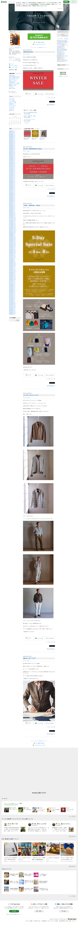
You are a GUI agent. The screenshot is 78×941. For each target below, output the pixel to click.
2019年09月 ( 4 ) (12, 194)
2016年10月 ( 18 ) (12, 232)
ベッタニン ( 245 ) (12, 101)
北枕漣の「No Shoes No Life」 (62, 60)
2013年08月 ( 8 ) (12, 273)
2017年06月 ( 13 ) (12, 223)
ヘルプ (75, 920)
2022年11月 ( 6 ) (12, 154)
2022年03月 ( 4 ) (12, 162)
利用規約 (44, 920)
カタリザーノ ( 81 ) (12, 102)
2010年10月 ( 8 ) (12, 309)
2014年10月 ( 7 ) (12, 258)
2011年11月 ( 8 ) (12, 295)
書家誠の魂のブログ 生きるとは (63, 55)
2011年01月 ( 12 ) (12, 306)
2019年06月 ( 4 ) (12, 197)
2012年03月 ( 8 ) (12, 291)
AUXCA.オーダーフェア (13, 84)
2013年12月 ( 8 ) (12, 268)
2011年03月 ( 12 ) (12, 304)
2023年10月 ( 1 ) (12, 143)
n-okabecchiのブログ (61, 47)
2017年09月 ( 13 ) (12, 220)
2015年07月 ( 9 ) (12, 248)
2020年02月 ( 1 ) (12, 189)
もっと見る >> (26, 122)
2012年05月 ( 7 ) (12, 289)
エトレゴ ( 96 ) (12, 100)
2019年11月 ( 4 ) (12, 192)
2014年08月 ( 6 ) (12, 260)
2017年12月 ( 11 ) (12, 217)
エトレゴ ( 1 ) (11, 107)
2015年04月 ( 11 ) (12, 251)
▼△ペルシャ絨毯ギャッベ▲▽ (63, 45)
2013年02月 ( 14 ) (12, 279)
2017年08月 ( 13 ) (12, 221)
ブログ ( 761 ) (11, 98)
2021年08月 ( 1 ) (12, 169)
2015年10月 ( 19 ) (12, 245)
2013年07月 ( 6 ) (12, 274)
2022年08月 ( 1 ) (12, 157)
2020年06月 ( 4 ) (12, 184)
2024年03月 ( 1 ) (12, 140)
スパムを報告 (30, 920)
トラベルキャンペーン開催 (14, 83)
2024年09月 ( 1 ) (12, 135)
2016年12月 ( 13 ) (12, 230)
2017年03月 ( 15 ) (12, 226)
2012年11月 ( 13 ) (12, 282)
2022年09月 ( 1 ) (12, 156)
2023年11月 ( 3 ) (12, 142)
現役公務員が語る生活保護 (62, 40)
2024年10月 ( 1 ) (12, 134)
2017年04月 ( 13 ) (12, 225)
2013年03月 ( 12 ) (12, 278)
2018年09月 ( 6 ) (12, 207)
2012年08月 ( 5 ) (12, 286)
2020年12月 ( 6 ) (12, 178)
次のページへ (44, 47)
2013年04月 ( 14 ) (12, 277)
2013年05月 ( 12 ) (12, 276)
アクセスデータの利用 (53, 920)
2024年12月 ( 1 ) (12, 131)
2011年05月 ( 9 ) (12, 302)
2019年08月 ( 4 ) (12, 195)
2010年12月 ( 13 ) (12, 307)
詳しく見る (38, 911)
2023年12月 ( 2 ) (12, 141)
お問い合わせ (37, 920)
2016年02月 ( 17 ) (12, 240)
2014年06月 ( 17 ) (12, 262)
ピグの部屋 (18, 45)
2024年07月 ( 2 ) (12, 137)
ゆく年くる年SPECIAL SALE (14, 76)
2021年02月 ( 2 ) (12, 176)
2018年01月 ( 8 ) (12, 216)
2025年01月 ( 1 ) (12, 130)
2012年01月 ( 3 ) (12, 293)
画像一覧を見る (12, 88)
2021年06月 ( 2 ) (12, 171)
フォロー (62, 34)
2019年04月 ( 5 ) (12, 199)
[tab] (11, 803)
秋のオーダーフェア (29, 658)
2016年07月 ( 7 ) (12, 235)
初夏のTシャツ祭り (12, 85)
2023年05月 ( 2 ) (12, 148)
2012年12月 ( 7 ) (12, 281)
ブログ (28, 54)
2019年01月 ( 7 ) (12, 203)
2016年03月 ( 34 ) (12, 239)
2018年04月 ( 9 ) (12, 212)
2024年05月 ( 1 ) (12, 138)
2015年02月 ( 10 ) (12, 253)
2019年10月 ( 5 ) (12, 193)
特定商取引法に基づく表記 (65, 920)
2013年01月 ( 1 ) (12, 280)
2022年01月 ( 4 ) (12, 164)
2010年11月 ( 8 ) (12, 308)
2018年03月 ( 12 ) (12, 213)
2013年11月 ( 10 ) (12, 269)
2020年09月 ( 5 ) (12, 181)
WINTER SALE (12, 75)
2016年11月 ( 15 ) (12, 231)
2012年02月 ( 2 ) (12, 292)
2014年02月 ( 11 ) (12, 266)
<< (13, 116)
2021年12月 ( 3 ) (12, 165)
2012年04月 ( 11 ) (12, 290)
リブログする (51, 94)
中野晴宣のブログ (60, 58)
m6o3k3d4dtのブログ (61, 53)
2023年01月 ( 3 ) (12, 152)
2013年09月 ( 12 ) (12, 272)
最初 (40, 47)
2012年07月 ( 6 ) (12, 287)
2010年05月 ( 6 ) (12, 314)
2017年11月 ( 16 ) (12, 218)
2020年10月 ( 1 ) (12, 180)
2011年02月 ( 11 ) (12, 305)
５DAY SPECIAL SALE (14, 77)
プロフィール (12, 45)
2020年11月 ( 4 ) (12, 179)
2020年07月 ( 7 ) (12, 183)
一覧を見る (11, 86)
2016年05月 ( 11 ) (12, 237)
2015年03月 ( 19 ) (12, 252)
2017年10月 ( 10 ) (12, 219)
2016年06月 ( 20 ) (12, 236)
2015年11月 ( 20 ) (12, 244)
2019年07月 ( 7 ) (12, 196)
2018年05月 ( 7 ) (12, 211)
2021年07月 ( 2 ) (12, 170)
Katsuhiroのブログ (60, 51)
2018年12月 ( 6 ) (12, 204)
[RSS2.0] (63, 74)
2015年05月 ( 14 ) (12, 250)
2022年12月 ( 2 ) (12, 153)
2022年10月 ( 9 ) (12, 155)
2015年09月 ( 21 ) (12, 246)
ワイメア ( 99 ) (12, 99)
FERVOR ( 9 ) (11, 110)
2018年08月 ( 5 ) (12, 208)
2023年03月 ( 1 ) (12, 150)
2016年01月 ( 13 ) (12, 241)
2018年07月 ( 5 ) (12, 209)
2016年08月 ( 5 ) (12, 234)
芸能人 (21, 803)
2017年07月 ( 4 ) (12, 222)
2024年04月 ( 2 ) (12, 139)
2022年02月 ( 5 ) (12, 163)
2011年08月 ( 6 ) (12, 299)
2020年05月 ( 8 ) (12, 185)
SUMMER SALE (12, 82)
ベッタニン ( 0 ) (12, 106)
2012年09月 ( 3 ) (12, 285)
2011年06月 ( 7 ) (12, 301)
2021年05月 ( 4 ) (12, 172)
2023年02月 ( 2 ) (12, 151)
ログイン (74, 1)
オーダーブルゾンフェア (29, 119)
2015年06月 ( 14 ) (12, 249)
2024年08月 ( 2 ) (12, 136)
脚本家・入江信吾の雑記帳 (62, 49)
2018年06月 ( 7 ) (12, 210)
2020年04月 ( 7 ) (12, 186)
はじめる (14, 911)
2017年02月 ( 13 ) (12, 227)
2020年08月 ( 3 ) (12, 182)
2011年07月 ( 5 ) (12, 300)
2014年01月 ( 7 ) (12, 267)
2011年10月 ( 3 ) (12, 296)
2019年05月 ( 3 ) (12, 198)
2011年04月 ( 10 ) (12, 303)
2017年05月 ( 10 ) (12, 224)
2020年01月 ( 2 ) (12, 190)
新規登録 (66, 1)
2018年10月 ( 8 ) (12, 206)
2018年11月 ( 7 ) (12, 205)
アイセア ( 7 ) (11, 109)
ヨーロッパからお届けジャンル (11, 803)
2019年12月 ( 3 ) (12, 191)
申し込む (64, 911)
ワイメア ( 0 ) (11, 108)
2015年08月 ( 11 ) (12, 247)
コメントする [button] (40, 94)
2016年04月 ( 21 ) (12, 238)
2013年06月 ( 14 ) (12, 275)
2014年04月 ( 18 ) (12, 264)
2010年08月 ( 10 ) (12, 310)
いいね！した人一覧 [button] (51, 97)
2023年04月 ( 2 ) (12, 149)
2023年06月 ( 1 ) (12, 147)
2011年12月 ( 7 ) (12, 294)
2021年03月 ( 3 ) (12, 175)
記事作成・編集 (13, 69)
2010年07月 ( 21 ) (12, 312)
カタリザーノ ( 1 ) (12, 105)
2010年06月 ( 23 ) (12, 313)
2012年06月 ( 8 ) (12, 288)
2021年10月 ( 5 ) (12, 167)
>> (16, 116)
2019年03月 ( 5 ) (12, 200)
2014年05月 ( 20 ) (12, 263)
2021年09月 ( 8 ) (12, 168)
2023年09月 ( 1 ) (12, 144)
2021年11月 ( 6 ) (12, 166)
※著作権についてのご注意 (63, 76)
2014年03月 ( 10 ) (12, 265)
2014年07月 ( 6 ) (12, 261)
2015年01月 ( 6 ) (12, 254)
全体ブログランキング (13, 57)
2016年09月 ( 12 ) (12, 233)
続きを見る (14, 54)
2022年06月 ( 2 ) (12, 158)
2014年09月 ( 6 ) (12, 259)
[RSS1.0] (63, 73)
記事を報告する (52, 104)
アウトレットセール (13, 81)
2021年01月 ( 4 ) (12, 177)
